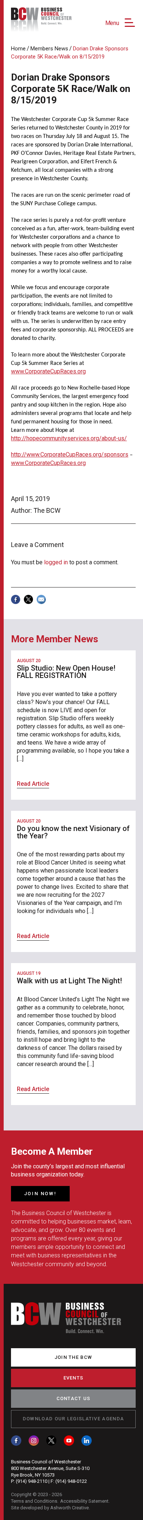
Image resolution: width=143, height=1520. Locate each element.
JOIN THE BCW (73, 1357)
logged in (56, 562)
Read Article (33, 783)
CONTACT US (73, 1398)
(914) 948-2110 (31, 1481)
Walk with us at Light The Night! (69, 980)
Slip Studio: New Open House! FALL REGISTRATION (66, 672)
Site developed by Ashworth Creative (50, 1507)
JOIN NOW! (40, 1193)
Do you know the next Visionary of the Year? (73, 832)
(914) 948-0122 (71, 1481)
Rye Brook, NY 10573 (33, 1475)
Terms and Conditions (34, 1501)
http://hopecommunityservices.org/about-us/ (69, 438)
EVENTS (73, 1378)
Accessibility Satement (84, 1501)
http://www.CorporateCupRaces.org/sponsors (69, 454)
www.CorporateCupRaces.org (48, 371)
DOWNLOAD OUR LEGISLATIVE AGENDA (73, 1418)
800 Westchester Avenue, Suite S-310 (50, 1468)
